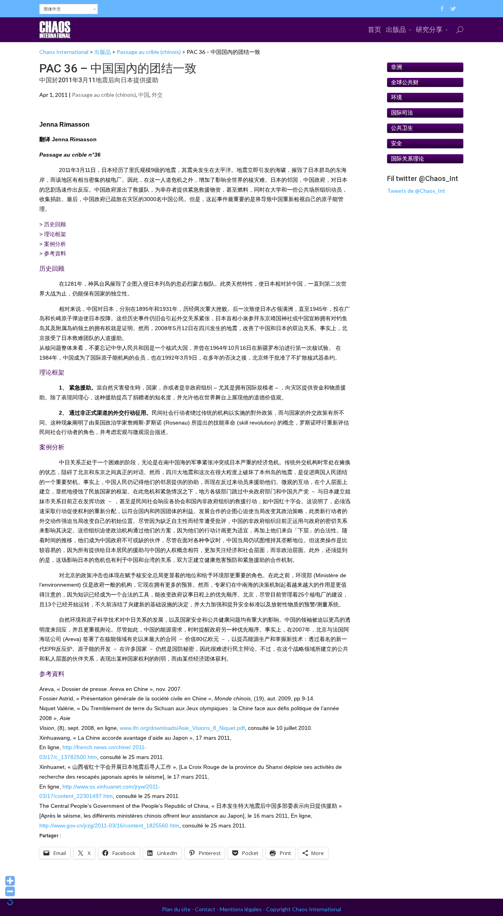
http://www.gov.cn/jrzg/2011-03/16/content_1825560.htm (109, 825)
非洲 (396, 67)
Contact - (207, 909)
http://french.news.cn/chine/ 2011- (104, 747)
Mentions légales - (243, 909)
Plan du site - (178, 909)
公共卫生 (402, 128)
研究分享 (429, 29)
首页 (374, 29)
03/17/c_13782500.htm (68, 757)
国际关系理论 (407, 158)
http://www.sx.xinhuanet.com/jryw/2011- (111, 786)
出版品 (396, 29)
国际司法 (402, 112)
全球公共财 (405, 82)
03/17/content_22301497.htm (76, 796)
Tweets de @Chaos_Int (416, 190)
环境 (396, 97)
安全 (396, 143)
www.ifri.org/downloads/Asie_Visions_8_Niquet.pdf (182, 728)
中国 (143, 94)
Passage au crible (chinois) (149, 51)
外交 (157, 94)
